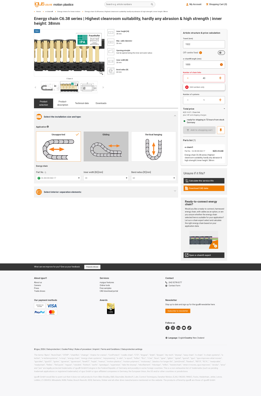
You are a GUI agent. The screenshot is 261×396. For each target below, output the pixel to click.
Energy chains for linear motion (68, 11)
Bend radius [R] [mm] (141, 172)
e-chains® (49, 11)
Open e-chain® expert (198, 256)
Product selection (43, 103)
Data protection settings (132, 349)
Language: (176, 338)
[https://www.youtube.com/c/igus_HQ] (184, 328)
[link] (204, 181)
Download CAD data (196, 189)
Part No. (40, 172)
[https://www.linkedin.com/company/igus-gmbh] (178, 328)
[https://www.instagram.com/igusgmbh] (173, 328)
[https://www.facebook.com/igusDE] (167, 328)
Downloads (101, 103)
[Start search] (152, 4)
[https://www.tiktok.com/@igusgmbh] (189, 328)
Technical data (82, 103)
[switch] (221, 52)
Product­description (62, 103)
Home (38, 11)
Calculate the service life (200, 181)
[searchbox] (127, 4)
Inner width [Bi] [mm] (93, 172)
